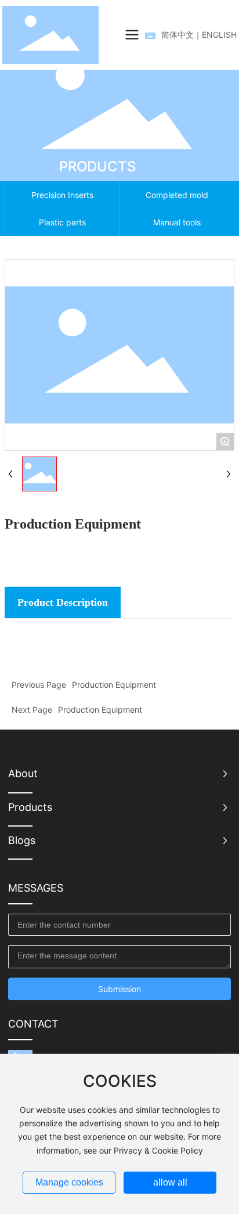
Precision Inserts (62, 195)
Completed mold (177, 195)
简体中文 (177, 34)
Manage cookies (69, 1182)
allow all (170, 1182)
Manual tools (177, 222)
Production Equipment (114, 684)
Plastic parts (62, 222)
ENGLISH (219, 34)
